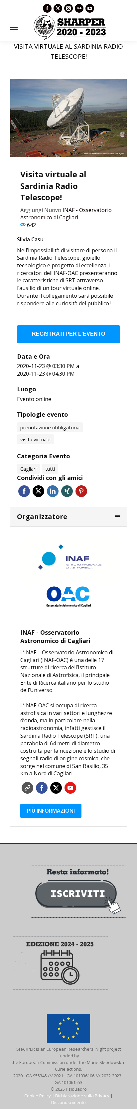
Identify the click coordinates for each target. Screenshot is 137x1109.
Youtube (70, 788)
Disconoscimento (68, 1102)
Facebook (24, 491)
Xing (67, 491)
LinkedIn (53, 491)
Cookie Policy (37, 1096)
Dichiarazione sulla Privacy (82, 1096)
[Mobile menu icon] (14, 27)
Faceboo (42, 788)
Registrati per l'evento (68, 334)
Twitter (38, 491)
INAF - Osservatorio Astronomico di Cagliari (66, 213)
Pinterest (81, 491)
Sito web (27, 788)
